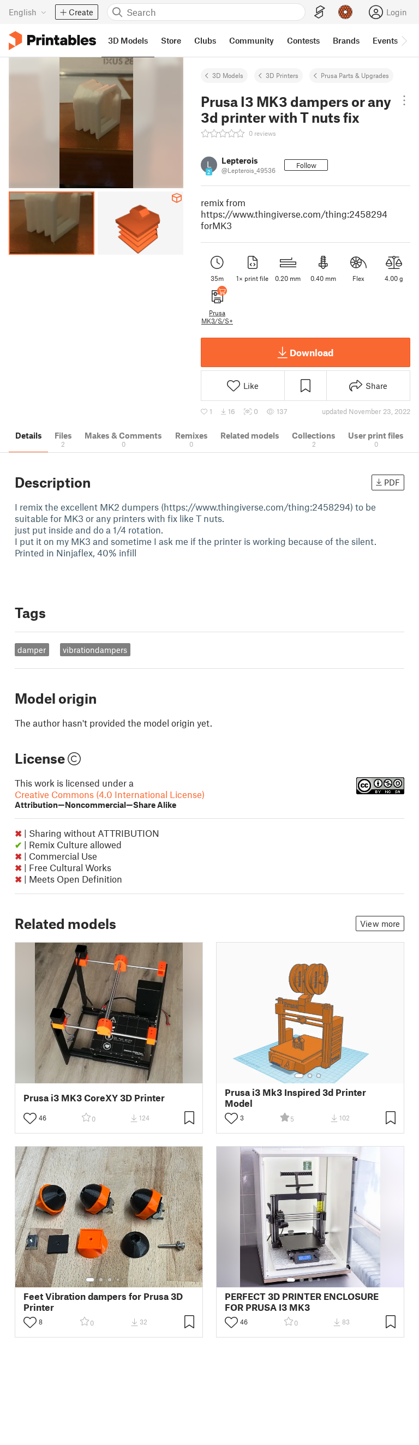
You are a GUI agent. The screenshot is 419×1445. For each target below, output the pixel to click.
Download (311, 352)
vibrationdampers (95, 650)
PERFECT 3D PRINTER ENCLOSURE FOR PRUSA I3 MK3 (302, 1301)
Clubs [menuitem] (205, 40)
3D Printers (282, 75)
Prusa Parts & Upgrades (355, 75)
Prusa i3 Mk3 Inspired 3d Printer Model (295, 1097)
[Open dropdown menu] (404, 100)
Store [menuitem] (171, 40)
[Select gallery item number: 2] (310, 1076)
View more (380, 923)
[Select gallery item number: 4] (118, 1280)
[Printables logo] (52, 40)
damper (31, 650)
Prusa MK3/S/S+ (217, 316)
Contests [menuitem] (303, 40)
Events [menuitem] (385, 40)
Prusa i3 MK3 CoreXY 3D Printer (94, 1098)
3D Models (227, 75)
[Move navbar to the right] (404, 40)
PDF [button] (392, 482)
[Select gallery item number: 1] (299, 1076)
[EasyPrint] (320, 12)
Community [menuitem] (251, 40)
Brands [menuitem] (346, 40)
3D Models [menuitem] (128, 40)
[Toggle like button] (30, 1118)
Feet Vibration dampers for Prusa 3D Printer (103, 1301)
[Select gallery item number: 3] (318, 1076)
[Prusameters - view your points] (345, 12)
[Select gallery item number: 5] (126, 1280)
